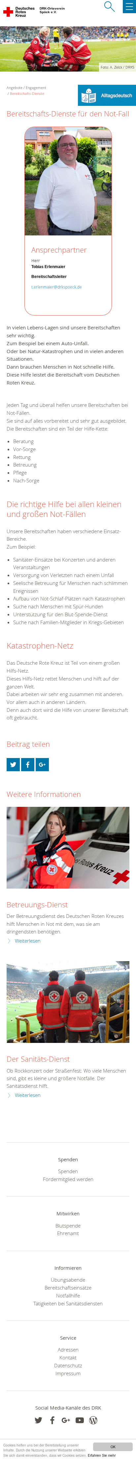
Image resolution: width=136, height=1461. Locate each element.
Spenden (68, 1171)
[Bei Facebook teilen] (27, 764)
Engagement (36, 87)
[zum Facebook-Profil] (38, 1420)
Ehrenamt (68, 1233)
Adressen (68, 1349)
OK (113, 1446)
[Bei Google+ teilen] (42, 764)
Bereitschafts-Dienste (27, 93)
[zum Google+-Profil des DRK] (66, 1420)
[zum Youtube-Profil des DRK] (80, 1420)
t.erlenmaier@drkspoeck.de (56, 286)
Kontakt (68, 1357)
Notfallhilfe (68, 1295)
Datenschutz (68, 1365)
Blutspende (68, 1225)
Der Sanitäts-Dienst (38, 1058)
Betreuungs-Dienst (37, 904)
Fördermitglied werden (68, 1179)
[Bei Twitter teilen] (13, 764)
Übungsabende (68, 1279)
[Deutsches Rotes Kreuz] (19, 13)
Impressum (68, 1373)
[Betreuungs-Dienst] (68, 848)
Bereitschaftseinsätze (68, 1287)
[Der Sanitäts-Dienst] (68, 1002)
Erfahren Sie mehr (102, 1455)
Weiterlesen (28, 941)
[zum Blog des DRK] (93, 1420)
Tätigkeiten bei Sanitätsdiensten (68, 1303)
